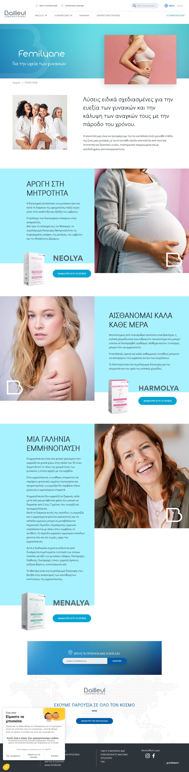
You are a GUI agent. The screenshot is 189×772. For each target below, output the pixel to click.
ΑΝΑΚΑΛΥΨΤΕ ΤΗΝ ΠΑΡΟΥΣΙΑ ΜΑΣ (94, 721)
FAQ (103, 761)
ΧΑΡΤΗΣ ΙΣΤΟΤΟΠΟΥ (54, 761)
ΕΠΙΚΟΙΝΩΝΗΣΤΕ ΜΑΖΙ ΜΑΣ (74, 6)
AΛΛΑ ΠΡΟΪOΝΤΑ (53, 765)
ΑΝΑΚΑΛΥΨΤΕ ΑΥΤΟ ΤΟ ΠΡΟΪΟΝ (72, 273)
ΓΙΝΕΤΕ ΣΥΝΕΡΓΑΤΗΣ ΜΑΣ (113, 750)
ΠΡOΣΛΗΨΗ (106, 757)
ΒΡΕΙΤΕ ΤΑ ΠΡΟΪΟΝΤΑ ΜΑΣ (48, 6)
